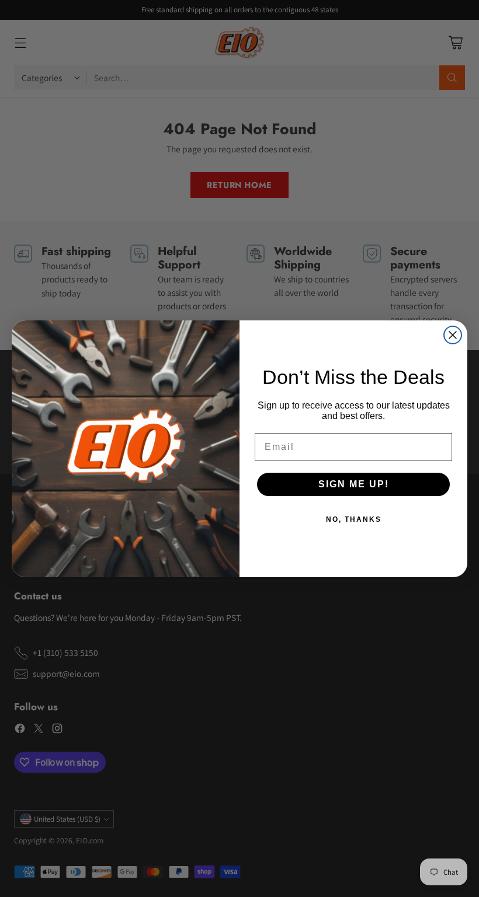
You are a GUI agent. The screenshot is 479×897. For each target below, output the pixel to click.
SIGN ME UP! (353, 484)
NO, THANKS (353, 519)
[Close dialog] (452, 335)
